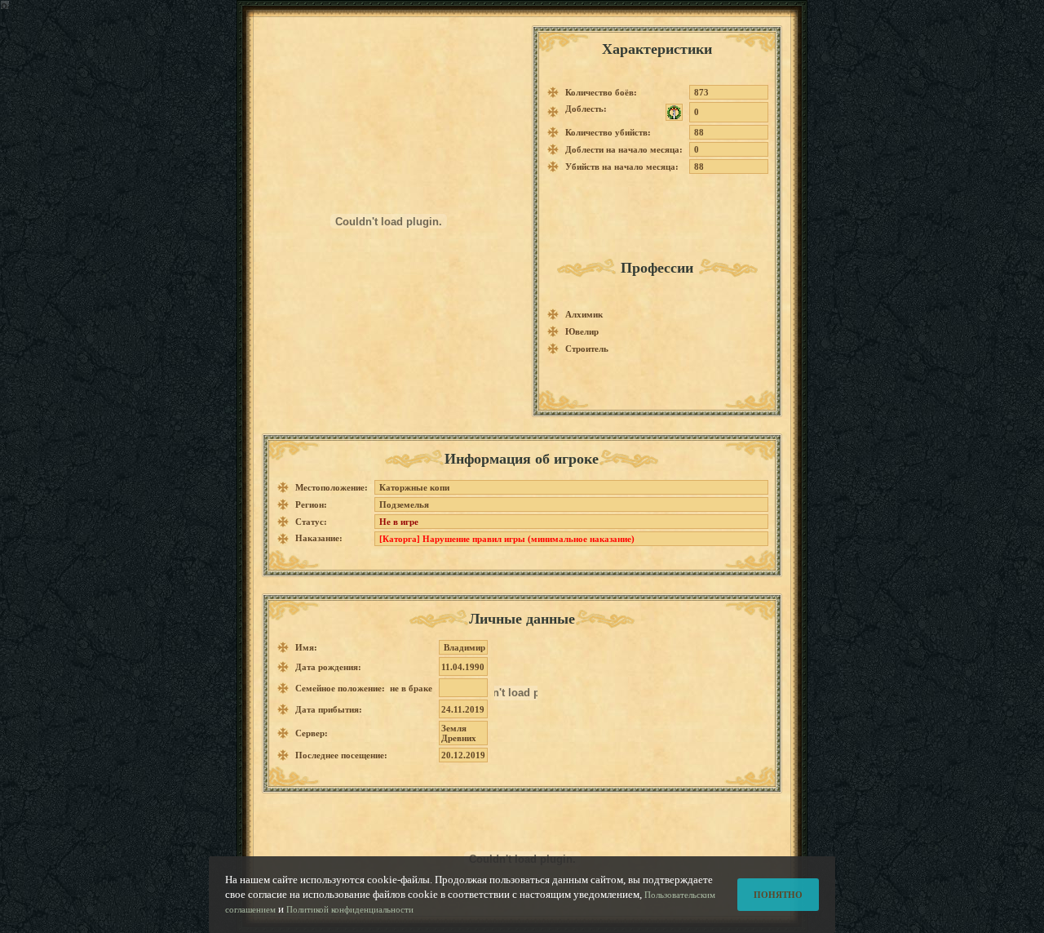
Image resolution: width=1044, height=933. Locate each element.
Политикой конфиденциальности (350, 909)
